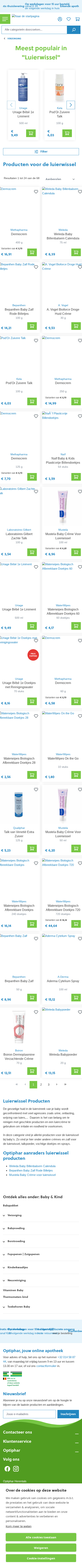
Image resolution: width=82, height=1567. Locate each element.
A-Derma (63, 976)
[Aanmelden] (59, 19)
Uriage (23, 108)
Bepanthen (19, 305)
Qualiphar (19, 828)
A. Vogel (63, 305)
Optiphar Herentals (15, 1481)
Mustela (63, 529)
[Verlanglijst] (68, 19)
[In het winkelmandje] (31, 133)
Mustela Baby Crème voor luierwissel (32, 1174)
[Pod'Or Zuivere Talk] (59, 87)
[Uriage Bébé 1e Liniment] (23, 87)
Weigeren (41, 1548)
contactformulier (46, 1366)
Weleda (63, 229)
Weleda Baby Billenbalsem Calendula (32, 1166)
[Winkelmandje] (77, 19)
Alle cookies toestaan (41, 1537)
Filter (43, 151)
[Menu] (5, 19)
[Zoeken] (73, 30)
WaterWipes (63, 605)
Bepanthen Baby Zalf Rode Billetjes (31, 1170)
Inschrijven (68, 1414)
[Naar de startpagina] (32, 19)
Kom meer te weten (18, 1526)
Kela (59, 108)
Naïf (63, 454)
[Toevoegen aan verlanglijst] (35, 191)
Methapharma (18, 229)
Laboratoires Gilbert (19, 529)
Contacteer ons (17, 1432)
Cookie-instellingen (41, 1558)
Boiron (19, 1050)
